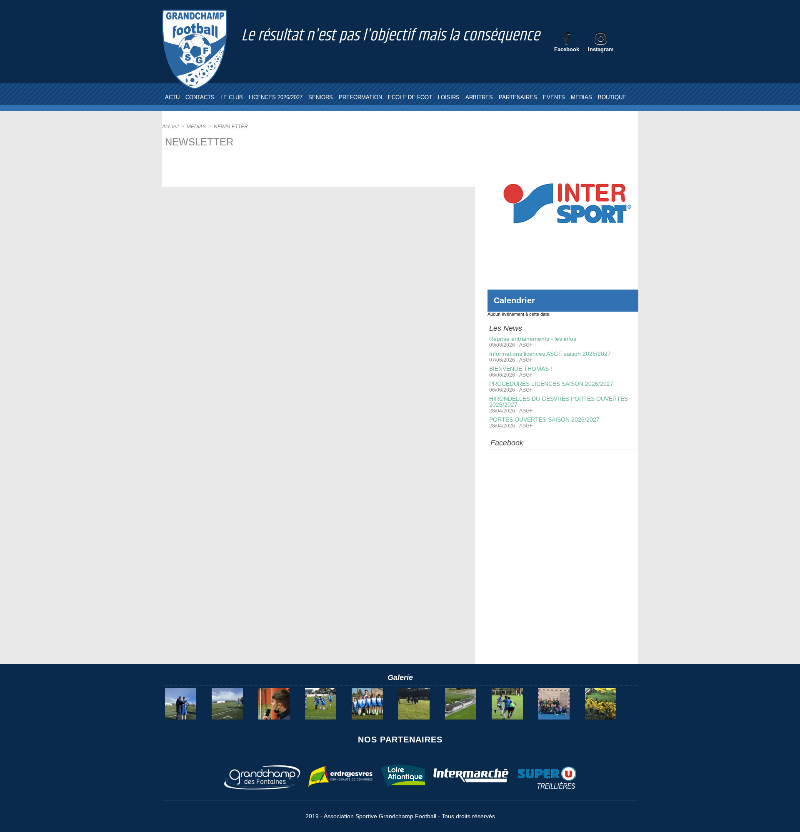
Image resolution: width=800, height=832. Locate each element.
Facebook (566, 49)
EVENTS (554, 97)
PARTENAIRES (518, 97)
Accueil (170, 127)
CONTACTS (200, 97)
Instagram (601, 49)
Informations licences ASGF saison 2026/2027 (550, 353)
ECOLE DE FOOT (410, 97)
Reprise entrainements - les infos (532, 338)
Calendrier (514, 300)
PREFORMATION (360, 97)
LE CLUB (231, 97)
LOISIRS (449, 97)
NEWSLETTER (231, 127)
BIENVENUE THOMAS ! (520, 368)
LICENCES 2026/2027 (275, 97)
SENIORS (320, 97)
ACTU (172, 97)
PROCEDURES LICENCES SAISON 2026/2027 (551, 383)
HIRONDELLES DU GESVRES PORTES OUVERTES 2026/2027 (558, 401)
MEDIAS (581, 97)
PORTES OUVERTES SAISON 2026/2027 (544, 419)
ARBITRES (479, 97)
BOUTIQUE (612, 97)
